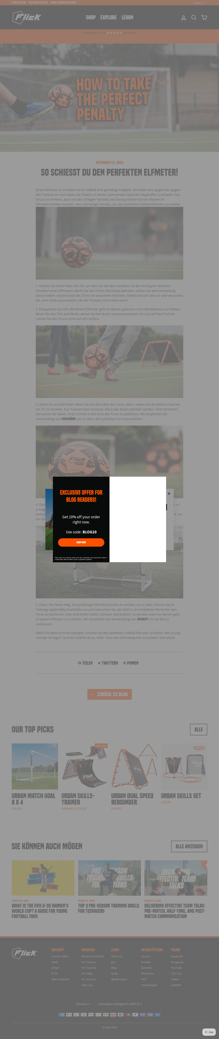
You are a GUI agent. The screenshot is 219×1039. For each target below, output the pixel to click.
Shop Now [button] (81, 542)
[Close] (162, 480)
